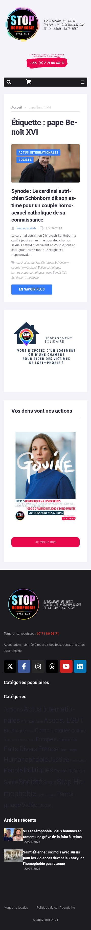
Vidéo (29, 804)
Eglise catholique (49, 267)
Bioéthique (15, 731)
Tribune (50, 795)
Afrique (27, 721)
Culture (78, 730)
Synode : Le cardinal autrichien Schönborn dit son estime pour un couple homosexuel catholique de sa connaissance (43, 205)
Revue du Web (26, 228)
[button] (82, 82)
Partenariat (78, 761)
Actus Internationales (38, 152)
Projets (60, 771)
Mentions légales (16, 907)
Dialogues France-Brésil (19, 740)
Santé (11, 782)
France (48, 749)
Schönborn (18, 277)
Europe (44, 739)
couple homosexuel (24, 267)
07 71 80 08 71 (48, 633)
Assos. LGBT (63, 720)
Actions (13, 709)
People (13, 770)
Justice (59, 759)
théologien (33, 277)
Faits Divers (20, 749)
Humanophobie (26, 759)
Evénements (65, 739)
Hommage (68, 750)
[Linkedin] (80, 666)
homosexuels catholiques (28, 272)
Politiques (38, 770)
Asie (39, 721)
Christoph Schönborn (55, 262)
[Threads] (52, 666)
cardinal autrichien (28, 262)
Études (44, 805)
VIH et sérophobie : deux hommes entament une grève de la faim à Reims (53, 834)
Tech (40, 795)
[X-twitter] (10, 666)
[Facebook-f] (24, 666)
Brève (30, 731)
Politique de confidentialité (55, 907)
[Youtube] (66, 666)
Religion (76, 771)
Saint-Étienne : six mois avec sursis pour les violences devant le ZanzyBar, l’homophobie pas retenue (53, 858)
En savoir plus (32, 289)
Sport (49, 782)
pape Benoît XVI (56, 272)
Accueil (16, 107)
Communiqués (53, 730)
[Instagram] (38, 666)
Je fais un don (45, 542)
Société (25, 160)
